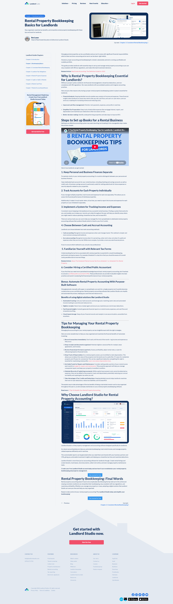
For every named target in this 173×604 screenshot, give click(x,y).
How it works (93, 3)
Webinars (73, 566)
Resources (73, 577)
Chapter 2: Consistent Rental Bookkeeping (133, 42)
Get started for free (38, 131)
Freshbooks (115, 572)
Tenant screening (52, 561)
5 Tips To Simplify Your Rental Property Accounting (84, 390)
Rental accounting (53, 569)
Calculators (73, 572)
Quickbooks (115, 580)
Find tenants (51, 558)
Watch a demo (74, 558)
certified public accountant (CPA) (79, 273)
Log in (133, 3)
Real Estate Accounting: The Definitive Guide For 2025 (88, 71)
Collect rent (51, 564)
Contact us (96, 561)
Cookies (53, 590)
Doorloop (115, 569)
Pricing (74, 3)
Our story (96, 558)
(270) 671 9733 (29, 561)
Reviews (83, 3)
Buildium (114, 566)
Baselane (114, 564)
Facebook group (97, 566)
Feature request (97, 569)
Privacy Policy (34, 590)
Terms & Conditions (45, 590)
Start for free (86, 542)
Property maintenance (54, 566)
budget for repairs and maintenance (85, 366)
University (73, 580)
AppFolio (114, 558)
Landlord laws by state (76, 574)
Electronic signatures (53, 574)
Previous (66, 503)
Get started (142, 3)
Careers (95, 564)
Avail (113, 561)
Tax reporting (51, 572)
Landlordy (115, 577)
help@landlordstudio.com (32, 558)
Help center (73, 561)
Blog (71, 564)
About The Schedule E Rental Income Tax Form (86, 261)
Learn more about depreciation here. (100, 361)
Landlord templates (75, 569)
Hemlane (114, 574)
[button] (65, 3)
